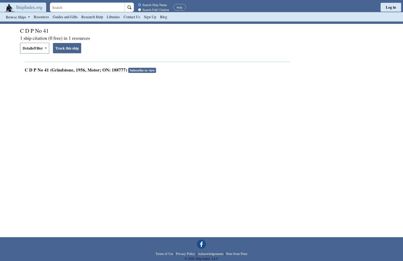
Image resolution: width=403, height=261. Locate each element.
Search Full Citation (155, 9)
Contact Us (132, 16)
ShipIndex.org (29, 7)
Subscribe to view (142, 70)
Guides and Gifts (65, 16)
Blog (163, 16)
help (179, 7)
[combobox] (87, 7)
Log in (391, 7)
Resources (41, 16)
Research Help (92, 16)
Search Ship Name (154, 5)
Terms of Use (164, 253)
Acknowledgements (210, 253)
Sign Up (150, 16)
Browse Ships (16, 16)
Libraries (113, 16)
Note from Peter (236, 253)
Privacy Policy (185, 253)
